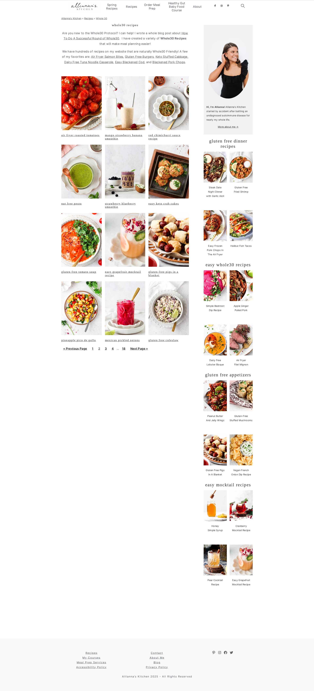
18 (124, 350)
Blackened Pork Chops (168, 62)
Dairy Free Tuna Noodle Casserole (88, 62)
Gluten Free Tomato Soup (78, 271)
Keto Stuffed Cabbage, (172, 56)
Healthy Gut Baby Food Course (176, 6)
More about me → (228, 126)
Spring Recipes (111, 6)
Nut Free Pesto (71, 203)
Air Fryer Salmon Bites (107, 56)
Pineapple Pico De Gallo (78, 340)
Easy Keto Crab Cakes (163, 203)
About (197, 6)
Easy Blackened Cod (129, 62)
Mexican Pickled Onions (122, 340)
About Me (157, 657)
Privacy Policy (157, 667)
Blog (157, 662)
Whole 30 (101, 18)
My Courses (91, 657)
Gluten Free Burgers (139, 56)
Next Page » (139, 350)
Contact (157, 653)
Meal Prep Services (91, 662)
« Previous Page (75, 350)
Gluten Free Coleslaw (163, 340)
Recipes (131, 6)
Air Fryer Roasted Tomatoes (80, 135)
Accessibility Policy (91, 667)
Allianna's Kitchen (71, 18)
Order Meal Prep (152, 6)
